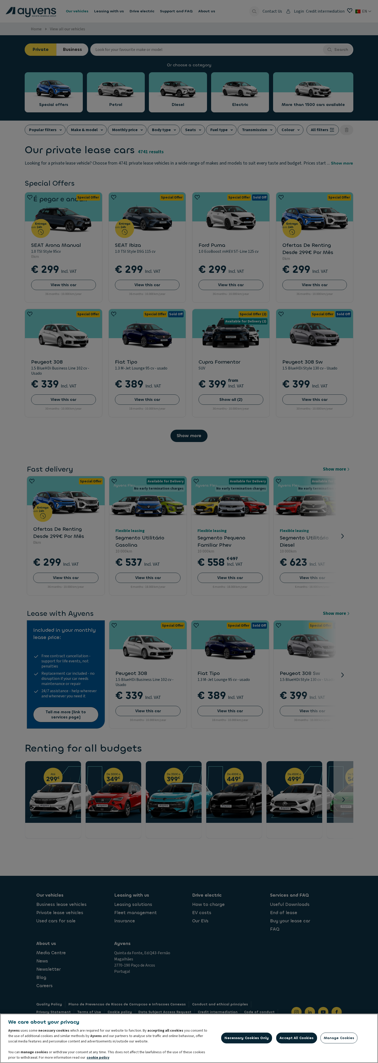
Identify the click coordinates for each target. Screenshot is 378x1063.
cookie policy (98, 1057)
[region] (189, 1038)
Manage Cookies (339, 1038)
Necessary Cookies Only (246, 1038)
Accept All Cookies (296, 1038)
